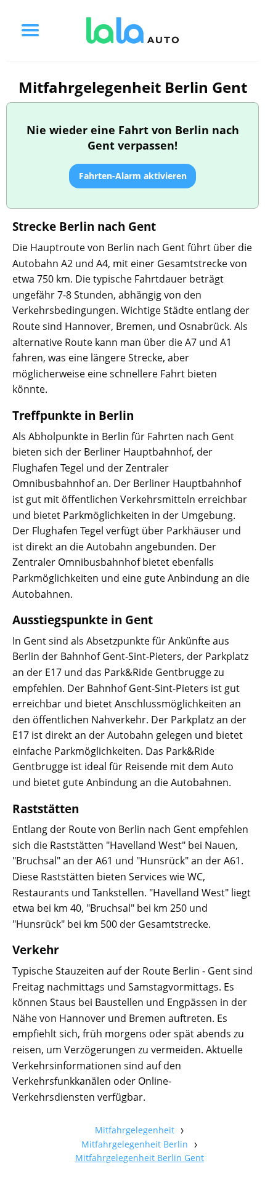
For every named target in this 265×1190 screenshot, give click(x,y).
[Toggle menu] (30, 30)
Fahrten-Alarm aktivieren (133, 176)
